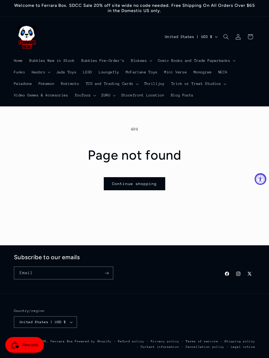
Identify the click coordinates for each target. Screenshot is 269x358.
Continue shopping (134, 183)
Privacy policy (165, 341)
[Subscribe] (107, 273)
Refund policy (131, 341)
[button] (141, 60)
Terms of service (202, 341)
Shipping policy (240, 341)
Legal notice (243, 347)
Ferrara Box (63, 341)
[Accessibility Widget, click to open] (260, 179)
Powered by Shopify (93, 341)
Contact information (160, 347)
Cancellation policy (205, 347)
